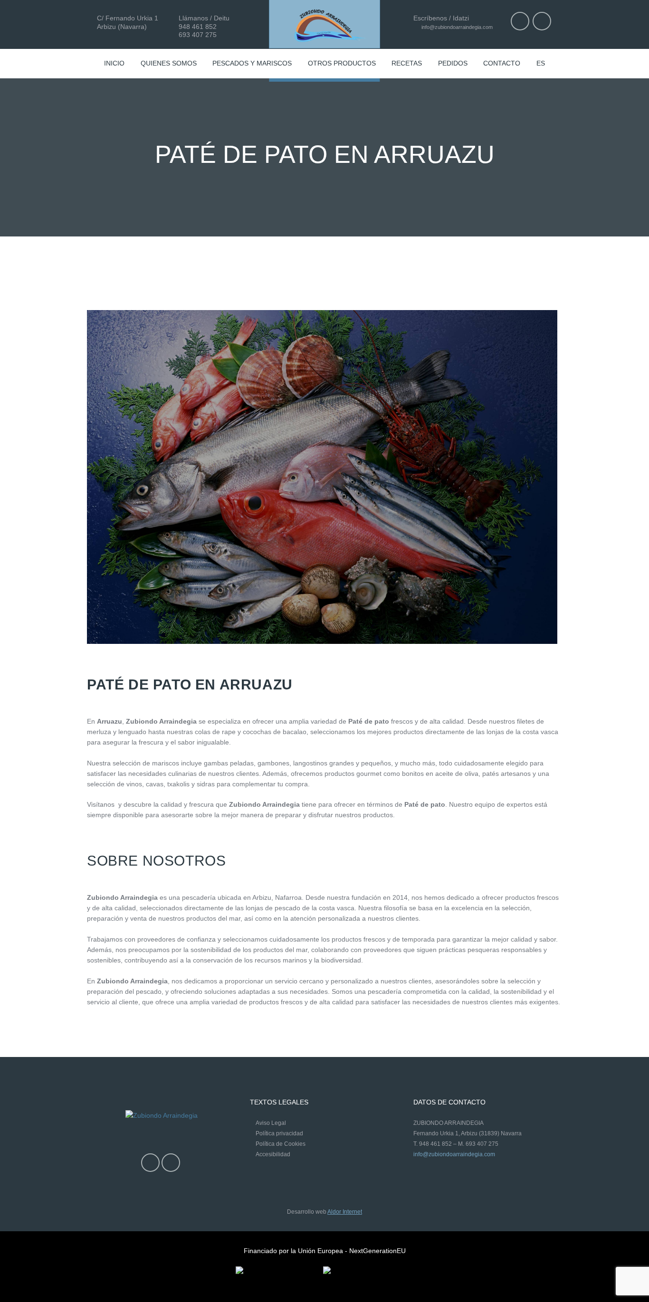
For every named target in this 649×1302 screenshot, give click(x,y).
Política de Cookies (280, 1144)
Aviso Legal (271, 1123)
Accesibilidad (273, 1154)
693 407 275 (198, 34)
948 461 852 (198, 26)
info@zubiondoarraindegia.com (456, 27)
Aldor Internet (344, 1211)
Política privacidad (279, 1133)
